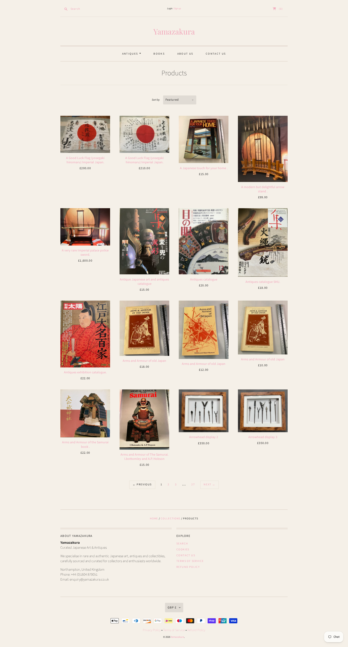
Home (154, 519)
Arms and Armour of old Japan (144, 360)
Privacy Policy (152, 630)
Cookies (182, 550)
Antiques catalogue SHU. (262, 282)
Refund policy (188, 567)
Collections (170, 519)
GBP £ (172, 607)
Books (159, 54)
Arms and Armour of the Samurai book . (85, 444)
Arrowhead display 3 (262, 437)
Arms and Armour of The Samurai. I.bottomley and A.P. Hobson (144, 456)
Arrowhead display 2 (203, 437)
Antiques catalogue (203, 279)
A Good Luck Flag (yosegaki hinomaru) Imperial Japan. (85, 160)
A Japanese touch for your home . (204, 168)
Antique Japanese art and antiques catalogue (144, 281)
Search (182, 544)
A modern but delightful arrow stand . (262, 189)
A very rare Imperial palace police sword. (85, 252)
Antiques (130, 54)
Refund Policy (196, 630)
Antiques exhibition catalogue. (85, 372)
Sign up (177, 8)
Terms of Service (190, 561)
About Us (185, 54)
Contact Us (216, 54)
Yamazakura (174, 31)
